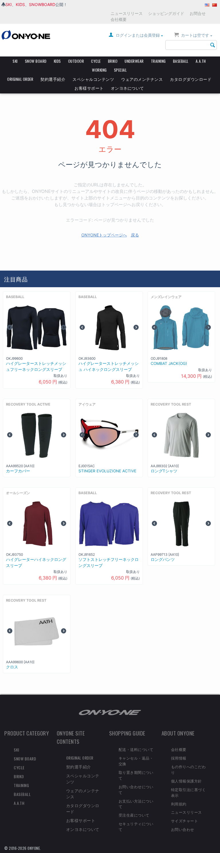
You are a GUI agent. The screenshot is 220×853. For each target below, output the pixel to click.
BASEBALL (180, 61)
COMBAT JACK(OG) (169, 363)
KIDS (20, 4)
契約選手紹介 (52, 79)
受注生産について (134, 815)
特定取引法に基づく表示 (188, 792)
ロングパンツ (163, 559)
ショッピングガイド (166, 13)
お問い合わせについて (136, 789)
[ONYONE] (25, 34)
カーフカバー (18, 471)
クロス (12, 667)
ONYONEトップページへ (104, 234)
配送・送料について (136, 749)
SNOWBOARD (42, 4)
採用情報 (178, 758)
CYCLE (96, 61)
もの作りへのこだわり (188, 769)
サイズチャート (184, 820)
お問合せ (198, 13)
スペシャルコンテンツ (93, 79)
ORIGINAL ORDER (20, 79)
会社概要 (119, 19)
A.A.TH (201, 61)
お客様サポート (89, 88)
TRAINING (158, 61)
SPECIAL (120, 70)
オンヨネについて (127, 88)
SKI (8, 4)
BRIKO (113, 61)
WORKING (99, 70)
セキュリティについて (136, 826)
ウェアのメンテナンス (142, 79)
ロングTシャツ (164, 471)
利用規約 (178, 804)
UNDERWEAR (134, 61)
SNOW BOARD (36, 61)
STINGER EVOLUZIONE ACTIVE (107, 471)
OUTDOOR (76, 61)
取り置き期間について (136, 775)
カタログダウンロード (190, 79)
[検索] (212, 45)
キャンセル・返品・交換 (136, 760)
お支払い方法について (136, 803)
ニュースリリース (127, 13)
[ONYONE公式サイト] (110, 712)
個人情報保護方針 (186, 781)
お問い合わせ (182, 829)
